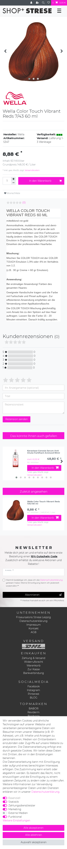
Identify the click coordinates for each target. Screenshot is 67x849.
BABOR (33, 708)
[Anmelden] (31, 3)
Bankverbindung (33, 673)
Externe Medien (18, 813)
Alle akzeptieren (33, 827)
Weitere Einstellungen (16, 820)
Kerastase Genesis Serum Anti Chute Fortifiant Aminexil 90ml (43, 452)
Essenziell (14, 798)
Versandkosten (32, 170)
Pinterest (33, 693)
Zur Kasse (34, 669)
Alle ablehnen (33, 835)
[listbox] (15, 510)
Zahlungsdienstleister (21, 805)
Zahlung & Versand (33, 658)
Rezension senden (16, 419)
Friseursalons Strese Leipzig (33, 617)
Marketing (14, 809)
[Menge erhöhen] (13, 179)
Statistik (13, 801)
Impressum (33, 624)
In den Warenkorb (40, 180)
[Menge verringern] (13, 183)
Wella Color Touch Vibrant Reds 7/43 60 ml (43, 502)
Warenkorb (33, 665)
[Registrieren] (38, 3)
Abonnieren (32, 594)
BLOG (33, 697)
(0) (24, 202)
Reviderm (33, 712)
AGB (33, 632)
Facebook (34, 686)
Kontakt (34, 628)
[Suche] (43, 3)
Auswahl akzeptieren (33, 842)
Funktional (15, 816)
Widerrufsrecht (33, 661)
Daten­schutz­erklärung (45, 791)
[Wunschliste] (48, 3)
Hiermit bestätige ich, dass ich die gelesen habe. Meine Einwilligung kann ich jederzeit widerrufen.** (34, 583)
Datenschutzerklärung (33, 621)
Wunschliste (13, 193)
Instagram (33, 690)
